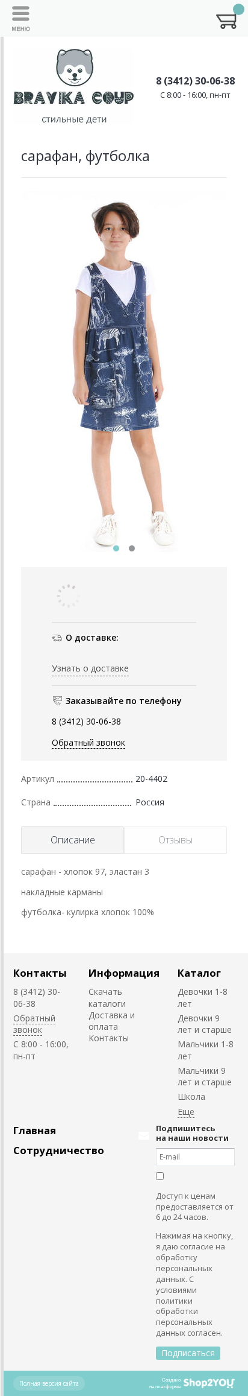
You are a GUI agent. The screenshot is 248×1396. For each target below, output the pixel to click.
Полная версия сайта (49, 1383)
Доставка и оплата (111, 1020)
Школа (191, 1096)
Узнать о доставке (90, 668)
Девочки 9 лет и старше (205, 1023)
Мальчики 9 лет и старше (205, 1076)
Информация (124, 973)
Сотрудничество (58, 1150)
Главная (34, 1130)
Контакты (40, 973)
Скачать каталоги (107, 997)
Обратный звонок (88, 742)
